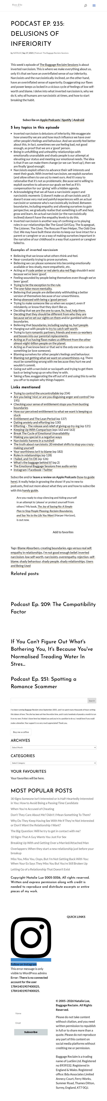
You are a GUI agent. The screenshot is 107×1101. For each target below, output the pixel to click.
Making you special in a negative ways (38, 437)
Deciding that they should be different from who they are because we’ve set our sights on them (50, 315)
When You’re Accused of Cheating (32, 809)
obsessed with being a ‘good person (44, 299)
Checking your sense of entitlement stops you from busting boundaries (51, 405)
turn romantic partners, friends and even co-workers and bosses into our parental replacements (53, 334)
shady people (50, 561)
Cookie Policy (76, 955)
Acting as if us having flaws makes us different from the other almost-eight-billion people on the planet (52, 341)
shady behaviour (30, 561)
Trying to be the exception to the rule (37, 285)
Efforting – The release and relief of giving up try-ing (47, 426)
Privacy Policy (76, 947)
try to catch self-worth (63, 328)
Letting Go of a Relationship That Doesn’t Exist (40, 869)
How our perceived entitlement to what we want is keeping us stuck (53, 413)
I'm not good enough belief (60, 552)
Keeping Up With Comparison (33, 429)
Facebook (35, 469)
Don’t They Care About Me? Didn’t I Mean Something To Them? (51, 814)
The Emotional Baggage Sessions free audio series (45, 466)
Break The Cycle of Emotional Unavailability (42, 433)
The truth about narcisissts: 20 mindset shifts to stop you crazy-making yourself (54, 446)
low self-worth (34, 557)
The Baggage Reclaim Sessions (59, 64)
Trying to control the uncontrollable (36, 393)
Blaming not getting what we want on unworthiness (46, 358)
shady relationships (72, 561)
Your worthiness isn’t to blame (33, 451)
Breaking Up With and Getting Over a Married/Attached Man (50, 843)
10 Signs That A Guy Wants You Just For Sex (38, 837)
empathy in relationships (26, 552)
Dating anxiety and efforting (32, 422)
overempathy (67, 557)
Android (78, 120)
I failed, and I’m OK (25, 459)
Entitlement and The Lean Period (35, 418)
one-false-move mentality (35, 288)
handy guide (30, 490)
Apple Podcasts (50, 120)
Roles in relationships (27, 455)
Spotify (66, 120)
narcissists (51, 557)
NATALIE (17, 53)
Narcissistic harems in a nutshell (34, 440)
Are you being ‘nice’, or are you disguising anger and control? (52, 397)
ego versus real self (79, 548)
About (76, 924)
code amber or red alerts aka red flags (52, 270)
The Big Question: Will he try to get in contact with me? (46, 831)
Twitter (48, 469)
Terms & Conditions (76, 939)
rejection (83, 557)
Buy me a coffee (21, 732)
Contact (76, 932)
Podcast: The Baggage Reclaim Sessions (52, 53)
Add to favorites (63, 532)
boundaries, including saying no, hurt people (60, 325)
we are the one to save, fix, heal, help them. (59, 310)
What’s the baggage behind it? (33, 462)
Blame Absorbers (28, 548)
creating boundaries (53, 548)
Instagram (20, 469)
